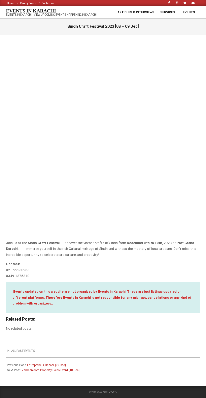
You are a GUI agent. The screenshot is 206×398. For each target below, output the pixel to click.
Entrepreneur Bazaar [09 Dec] (46, 365)
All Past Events (23, 350)
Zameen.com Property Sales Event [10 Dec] (50, 370)
